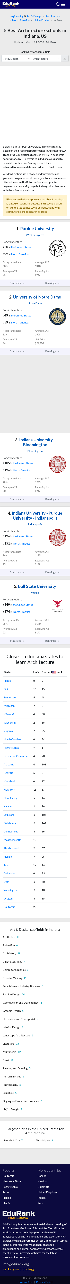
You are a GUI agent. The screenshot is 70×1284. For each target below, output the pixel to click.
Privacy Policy (44, 1281)
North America (21, 20)
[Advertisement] (35, 106)
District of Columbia (16, 756)
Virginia (8, 730)
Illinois (7, 680)
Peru (40, 1203)
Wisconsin (10, 722)
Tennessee (10, 697)
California (9, 906)
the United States (21, 247)
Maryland (9, 781)
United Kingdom (47, 1192)
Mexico (42, 1181)
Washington (11, 890)
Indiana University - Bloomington (35, 442)
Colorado (9, 873)
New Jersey (10, 797)
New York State (12, 1181)
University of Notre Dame (35, 296)
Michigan (9, 705)
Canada (42, 1175)
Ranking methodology (18, 1269)
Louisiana (9, 814)
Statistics (15, 282)
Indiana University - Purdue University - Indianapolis (35, 515)
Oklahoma (10, 823)
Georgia (8, 772)
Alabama (9, 764)
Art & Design (34, 16)
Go (64, 58)
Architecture (53, 16)
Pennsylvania (11, 747)
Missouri (9, 714)
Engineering (17, 16)
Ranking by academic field (35, 51)
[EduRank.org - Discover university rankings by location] (11, 3)
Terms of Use (25, 1281)
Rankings (50, 282)
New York (9, 789)
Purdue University (35, 228)
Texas (7, 864)
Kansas (8, 806)
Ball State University (35, 586)
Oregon (8, 898)
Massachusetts (12, 839)
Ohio (6, 689)
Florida (8, 856)
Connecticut (11, 831)
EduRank (51, 42)
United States (41, 20)
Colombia (43, 1186)
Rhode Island (11, 848)
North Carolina (12, 739)
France (42, 1197)
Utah (6, 881)
